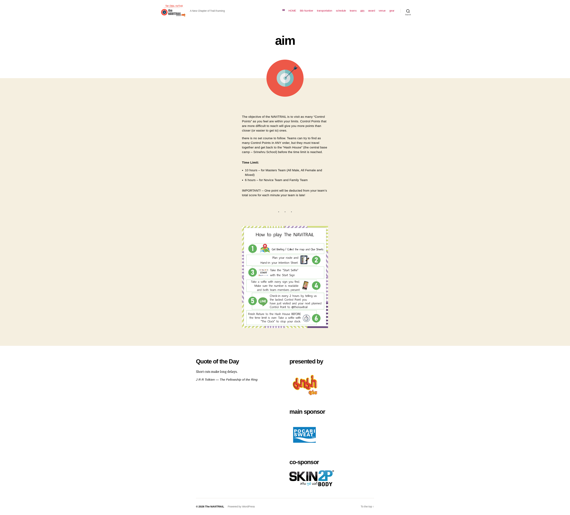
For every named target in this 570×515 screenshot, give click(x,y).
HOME (292, 10)
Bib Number (306, 10)
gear (391, 10)
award (371, 10)
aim (362, 10)
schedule (341, 10)
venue (382, 10)
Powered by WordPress (241, 506)
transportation (324, 10)
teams (353, 10)
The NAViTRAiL (214, 506)
